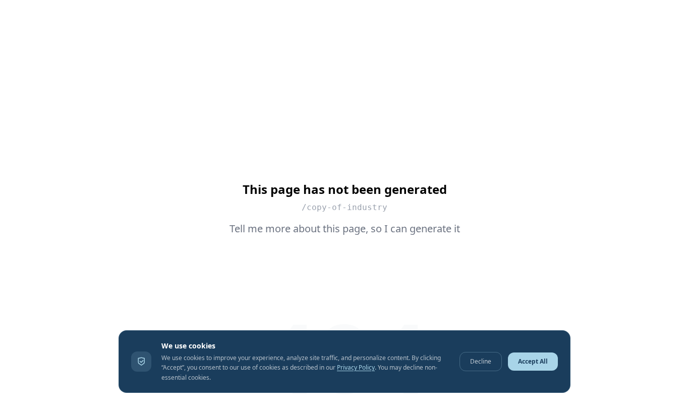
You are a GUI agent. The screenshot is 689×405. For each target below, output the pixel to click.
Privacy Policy (356, 367)
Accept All (533, 361)
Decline (480, 361)
